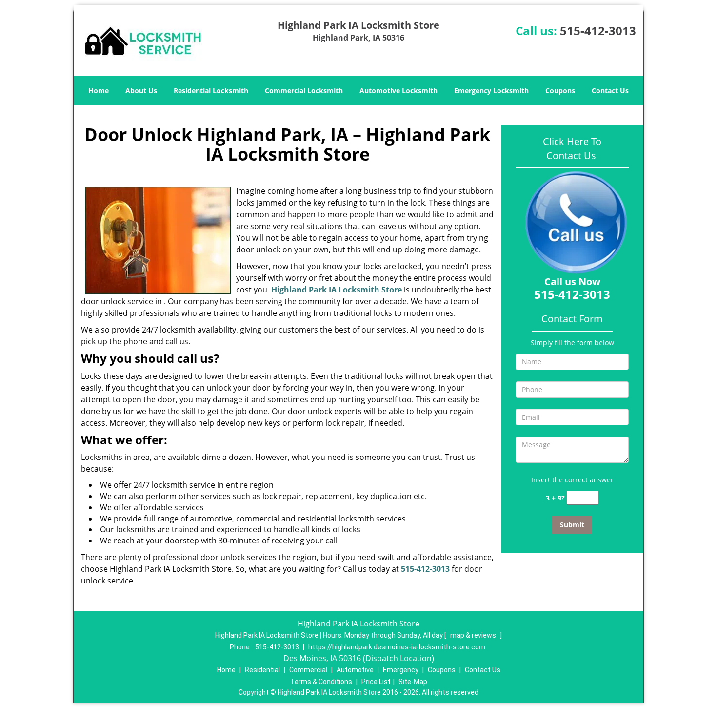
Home (98, 90)
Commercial (308, 670)
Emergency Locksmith (491, 90)
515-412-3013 (598, 30)
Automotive (355, 670)
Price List (376, 682)
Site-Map (412, 682)
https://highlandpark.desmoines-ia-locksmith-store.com (396, 647)
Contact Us (610, 90)
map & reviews (474, 635)
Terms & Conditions (321, 682)
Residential (262, 670)
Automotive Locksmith (398, 90)
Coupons (560, 90)
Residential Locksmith (211, 90)
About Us (141, 90)
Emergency (400, 670)
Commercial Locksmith (304, 90)
